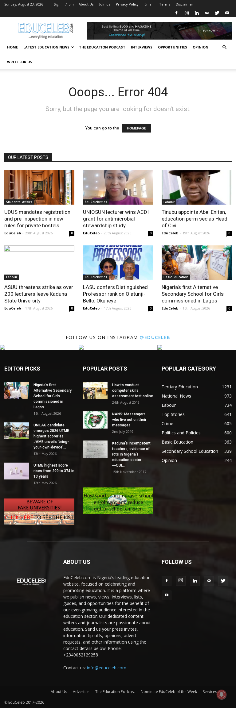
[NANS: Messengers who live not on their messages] (95, 420)
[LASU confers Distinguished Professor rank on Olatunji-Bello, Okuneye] (118, 262)
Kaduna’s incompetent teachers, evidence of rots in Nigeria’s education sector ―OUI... (131, 454)
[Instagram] (186, 13)
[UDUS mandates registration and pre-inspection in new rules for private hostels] (39, 187)
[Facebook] (176, 13)
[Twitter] (217, 13)
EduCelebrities (96, 202)
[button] (224, 47)
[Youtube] (227, 13)
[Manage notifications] (221, 694)
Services (210, 691)
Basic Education (175, 277)
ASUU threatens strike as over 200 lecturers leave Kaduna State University (38, 294)
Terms (164, 4)
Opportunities (172, 47)
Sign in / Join (64, 4)
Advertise (81, 691)
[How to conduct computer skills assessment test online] (95, 390)
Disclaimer (184, 4)
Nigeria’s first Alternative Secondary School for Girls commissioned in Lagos (193, 294)
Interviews (141, 47)
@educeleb (155, 337)
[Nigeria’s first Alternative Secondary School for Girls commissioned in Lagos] (197, 262)
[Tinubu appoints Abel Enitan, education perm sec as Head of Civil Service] (197, 187)
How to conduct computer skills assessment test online (132, 390)
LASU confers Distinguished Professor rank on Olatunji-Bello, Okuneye (115, 294)
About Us (86, 4)
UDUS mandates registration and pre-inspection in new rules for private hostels (37, 219)
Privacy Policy (127, 4)
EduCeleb (12, 233)
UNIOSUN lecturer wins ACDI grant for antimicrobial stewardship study (116, 219)
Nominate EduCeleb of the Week (169, 691)
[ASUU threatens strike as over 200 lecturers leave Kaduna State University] (39, 262)
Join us (104, 4)
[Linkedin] (196, 13)
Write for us (19, 62)
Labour (169, 202)
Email (148, 4)
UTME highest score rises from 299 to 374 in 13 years (53, 471)
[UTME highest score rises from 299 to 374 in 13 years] (16, 471)
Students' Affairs (19, 202)
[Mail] (206, 13)
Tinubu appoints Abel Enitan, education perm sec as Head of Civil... (194, 219)
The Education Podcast (102, 47)
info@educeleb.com (106, 668)
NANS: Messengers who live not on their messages (129, 419)
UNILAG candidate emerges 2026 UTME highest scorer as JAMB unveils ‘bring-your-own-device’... (51, 436)
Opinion (200, 47)
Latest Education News (46, 47)
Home (12, 47)
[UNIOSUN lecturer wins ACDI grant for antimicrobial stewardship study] (118, 187)
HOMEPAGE (136, 128)
